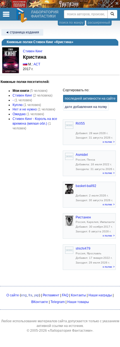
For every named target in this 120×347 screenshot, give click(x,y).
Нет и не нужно (25, 109)
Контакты (78, 295)
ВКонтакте (39, 302)
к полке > (109, 141)
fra (30, 295)
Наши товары (78, 302)
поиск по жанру (71, 22)
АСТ (36, 64)
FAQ (65, 295)
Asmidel (82, 155)
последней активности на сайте (90, 98)
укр (36, 295)
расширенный (99, 22)
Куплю (18, 105)
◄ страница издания (22, 32)
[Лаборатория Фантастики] (22, 15)
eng (24, 295)
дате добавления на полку (86, 107)
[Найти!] (112, 14)
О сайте (12, 295)
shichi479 (83, 248)
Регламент (51, 295)
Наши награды (100, 295)
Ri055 (80, 123)
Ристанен (83, 217)
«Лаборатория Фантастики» (70, 331)
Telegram (58, 302)
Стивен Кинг (32, 51)
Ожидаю (19, 114)
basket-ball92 (86, 186)
